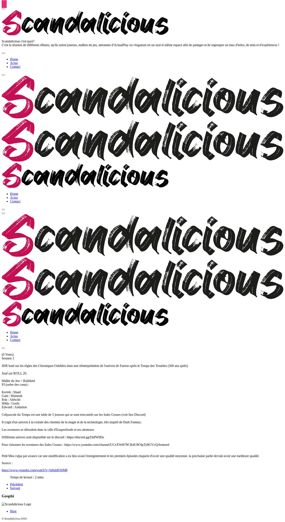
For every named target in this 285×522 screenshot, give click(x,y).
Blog (13, 511)
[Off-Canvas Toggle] (3, 9)
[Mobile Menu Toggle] (3, 53)
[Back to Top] (4, 4)
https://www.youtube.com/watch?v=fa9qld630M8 (34, 470)
